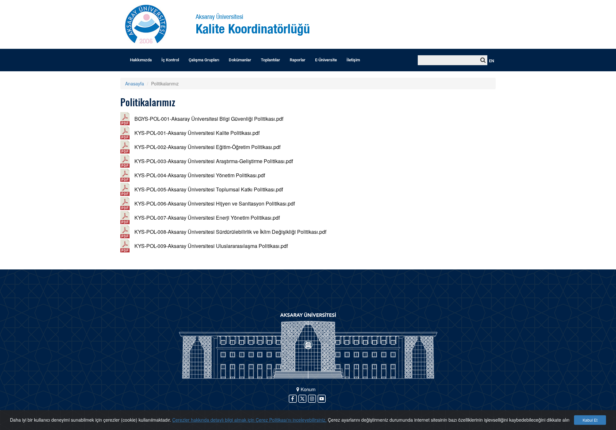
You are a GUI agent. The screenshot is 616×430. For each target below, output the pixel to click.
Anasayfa (134, 83)
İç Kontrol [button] (170, 59)
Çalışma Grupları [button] (204, 59)
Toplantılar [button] (270, 59)
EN (491, 60)
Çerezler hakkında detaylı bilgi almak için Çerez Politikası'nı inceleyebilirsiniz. (249, 420)
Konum (307, 389)
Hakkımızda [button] (141, 59)
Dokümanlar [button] (240, 59)
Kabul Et (590, 420)
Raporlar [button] (297, 59)
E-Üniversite (326, 59)
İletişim (353, 59)
